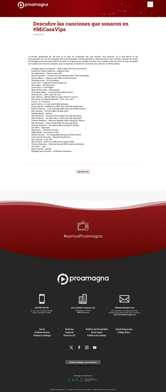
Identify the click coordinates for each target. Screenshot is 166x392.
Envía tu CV (69, 335)
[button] (150, 4)
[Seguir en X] (71, 347)
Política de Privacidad (97, 329)
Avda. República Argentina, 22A (83, 307)
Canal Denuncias (123, 329)
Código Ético (124, 332)
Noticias (69, 329)
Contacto (69, 332)
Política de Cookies (96, 335)
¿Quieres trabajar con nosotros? (83, 362)
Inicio (42, 329)
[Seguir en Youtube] (94, 347)
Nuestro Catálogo (42, 335)
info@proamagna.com (124, 307)
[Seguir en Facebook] (79, 347)
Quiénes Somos (42, 332)
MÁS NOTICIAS (83, 171)
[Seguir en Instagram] (87, 347)
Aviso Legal (96, 332)
